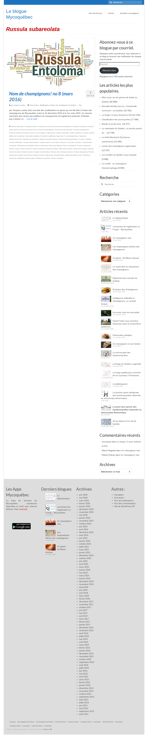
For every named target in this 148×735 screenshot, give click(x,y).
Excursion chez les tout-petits (126, 312)
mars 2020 (84, 567)
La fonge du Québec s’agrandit (127, 364)
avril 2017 (83, 616)
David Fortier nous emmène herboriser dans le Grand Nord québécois (121, 324)
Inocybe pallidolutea (16, 142)
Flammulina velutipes (122, 335)
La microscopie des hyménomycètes (121, 354)
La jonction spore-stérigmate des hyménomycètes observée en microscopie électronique (121, 395)
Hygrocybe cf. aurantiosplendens (67, 136)
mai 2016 (83, 639)
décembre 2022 (86, 532)
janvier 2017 (84, 624)
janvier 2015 (84, 685)
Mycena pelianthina (41, 145)
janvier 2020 (84, 570)
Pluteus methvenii (26, 148)
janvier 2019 (84, 578)
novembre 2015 (86, 656)
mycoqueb (106, 442)
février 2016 (84, 648)
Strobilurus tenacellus (43, 158)
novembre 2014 (86, 691)
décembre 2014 (86, 688)
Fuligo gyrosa (50, 133)
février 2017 (84, 622)
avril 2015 (83, 676)
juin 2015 (83, 671)
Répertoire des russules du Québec (125, 279)
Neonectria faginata (55, 145)
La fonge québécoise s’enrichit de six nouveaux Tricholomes (126, 374)
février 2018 (84, 598)
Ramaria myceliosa (52, 148)
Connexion (119, 497)
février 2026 (84, 503)
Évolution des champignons (125, 289)
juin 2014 (83, 705)
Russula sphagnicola (81, 152)
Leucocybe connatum (74, 142)
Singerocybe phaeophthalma (54, 155)
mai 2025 (83, 515)
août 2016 (83, 633)
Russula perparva (67, 152)
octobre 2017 (85, 607)
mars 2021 (84, 549)
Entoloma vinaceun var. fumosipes (34, 133)
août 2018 (83, 587)
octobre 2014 (85, 694)
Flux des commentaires (125, 503)
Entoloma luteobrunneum (28, 129)
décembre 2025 (86, 509)
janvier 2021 (84, 552)
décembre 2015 (86, 653)
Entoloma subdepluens (81, 129)
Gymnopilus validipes (32, 136)
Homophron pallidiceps (48, 136)
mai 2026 (83, 497)
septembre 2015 (86, 662)
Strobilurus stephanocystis (26, 158)
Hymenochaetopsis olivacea (49, 139)
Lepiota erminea (45, 142)
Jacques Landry (19, 105)
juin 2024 (83, 526)
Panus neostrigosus (69, 145)
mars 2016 (84, 645)
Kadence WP (47, 729)
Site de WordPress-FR (124, 506)
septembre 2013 (86, 711)
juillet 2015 (84, 668)
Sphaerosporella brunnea (73, 155)
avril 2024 (83, 529)
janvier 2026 (84, 506)
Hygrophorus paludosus (31, 139)
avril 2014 (83, 708)
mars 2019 (84, 575)
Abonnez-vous (109, 70)
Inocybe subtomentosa (31, 142)
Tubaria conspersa (57, 158)
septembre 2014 (86, 697)
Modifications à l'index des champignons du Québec (58, 105)
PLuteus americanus (84, 145)
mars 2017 (84, 619)
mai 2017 (83, 613)
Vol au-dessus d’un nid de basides (124, 422)
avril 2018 (83, 593)
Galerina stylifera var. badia (79, 133)
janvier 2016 (84, 650)
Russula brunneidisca (80, 148)
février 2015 (84, 682)
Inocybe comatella (85, 139)
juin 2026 (83, 495)
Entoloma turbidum (15, 133)
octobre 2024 (85, 523)
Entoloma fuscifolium (79, 126)
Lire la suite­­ (32, 119)
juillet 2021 (84, 547)
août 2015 (83, 665)
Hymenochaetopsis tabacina (68, 139)
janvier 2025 (84, 518)
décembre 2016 (86, 627)
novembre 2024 (86, 521)
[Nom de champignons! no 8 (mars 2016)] (50, 62)
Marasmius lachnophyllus (25, 145)
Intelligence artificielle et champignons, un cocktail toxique (118, 301)
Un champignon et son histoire (126, 344)
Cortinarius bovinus (31, 126)
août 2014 (83, 699)
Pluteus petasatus (39, 148)
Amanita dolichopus (17, 126)
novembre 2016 (86, 630)
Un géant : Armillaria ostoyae (126, 258)
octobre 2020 (85, 558)
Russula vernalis (38, 155)
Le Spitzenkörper (120, 218)
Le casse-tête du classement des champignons (126, 268)
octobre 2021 (85, 544)
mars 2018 (84, 596)
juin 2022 (83, 538)
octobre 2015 (85, 659)
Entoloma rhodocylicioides (63, 129)
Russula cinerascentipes (42, 152)
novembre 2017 (86, 604)
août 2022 (83, 535)
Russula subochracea (25, 155)
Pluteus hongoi (14, 148)
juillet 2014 (84, 702)
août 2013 (83, 714)
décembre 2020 (86, 555)
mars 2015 (84, 679)
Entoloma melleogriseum (46, 129)
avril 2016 (83, 642)
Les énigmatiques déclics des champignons (126, 248)
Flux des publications (123, 500)
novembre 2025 (86, 512)
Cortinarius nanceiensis (46, 126)
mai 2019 (83, 573)
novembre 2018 (86, 584)
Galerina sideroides (62, 133)
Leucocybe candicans (58, 142)
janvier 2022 (84, 541)
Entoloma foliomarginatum (63, 126)
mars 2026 (84, 500)
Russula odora (55, 152)
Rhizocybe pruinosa (65, 148)
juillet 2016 (84, 636)
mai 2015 (83, 674)
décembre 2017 (86, 601)
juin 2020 (83, 561)
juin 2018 (83, 590)
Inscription (119, 495)
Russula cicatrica (27, 152)
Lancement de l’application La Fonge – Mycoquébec (126, 228)
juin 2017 (83, 610)
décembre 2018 (86, 581)
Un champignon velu (122, 238)
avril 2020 (83, 564)
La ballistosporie (120, 384)
